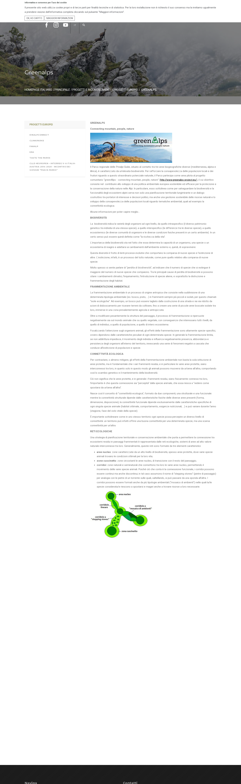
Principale (62, 89)
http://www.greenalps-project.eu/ (178, 179)
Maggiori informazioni (59, 18)
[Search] (84, 28)
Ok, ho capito (34, 18)
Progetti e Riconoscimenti (91, 89)
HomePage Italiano (38, 89)
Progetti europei (125, 89)
